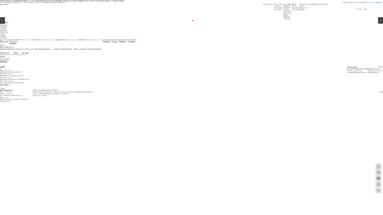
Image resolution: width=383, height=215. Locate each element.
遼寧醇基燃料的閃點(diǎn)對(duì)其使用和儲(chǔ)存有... (15, 77)
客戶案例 (301, 6)
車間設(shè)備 (303, 8)
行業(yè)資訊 (295, 8)
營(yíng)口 (70, 92)
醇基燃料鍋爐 (286, 11)
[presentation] (2, 20)
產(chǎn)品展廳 (287, 4)
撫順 (77, 92)
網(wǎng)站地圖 (360, 2)
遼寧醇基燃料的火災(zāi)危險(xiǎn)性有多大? (12, 74)
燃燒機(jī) (285, 15)
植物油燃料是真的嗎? (373, 72)
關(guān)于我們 (278, 4)
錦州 (80, 92)
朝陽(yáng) (91, 92)
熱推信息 (345, 2)
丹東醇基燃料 (54, 2)
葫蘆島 (86, 92)
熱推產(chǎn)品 (37, 92)
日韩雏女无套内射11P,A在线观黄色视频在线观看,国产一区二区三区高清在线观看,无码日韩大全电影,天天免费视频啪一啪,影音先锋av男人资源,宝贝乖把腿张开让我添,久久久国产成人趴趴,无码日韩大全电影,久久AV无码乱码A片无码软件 (62, 1)
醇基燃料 (48, 90)
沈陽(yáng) (56, 92)
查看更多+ (2, 45)
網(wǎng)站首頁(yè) (268, 4)
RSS (367, 2)
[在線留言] (378, 184)
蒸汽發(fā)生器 (287, 13)
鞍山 (66, 92)
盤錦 (82, 92)
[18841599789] (378, 172)
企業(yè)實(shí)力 (303, 4)
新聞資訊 (294, 4)
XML (370, 2)
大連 (61, 92)
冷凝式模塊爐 (286, 18)
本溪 (74, 92)
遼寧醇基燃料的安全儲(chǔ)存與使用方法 (11, 70)
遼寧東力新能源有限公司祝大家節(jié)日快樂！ (12, 81)
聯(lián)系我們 (319, 4)
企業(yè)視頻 (277, 9)
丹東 (63, 92)
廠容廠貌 (301, 9)
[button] (187, 20)
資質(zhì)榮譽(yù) (278, 8)
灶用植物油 (286, 9)
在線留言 (325, 4)
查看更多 (380, 67)
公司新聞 (294, 6)
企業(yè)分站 (351, 2)
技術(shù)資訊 (295, 9)
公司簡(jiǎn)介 (278, 6)
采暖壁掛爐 (286, 17)
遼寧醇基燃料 (46, 2)
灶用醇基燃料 (286, 8)
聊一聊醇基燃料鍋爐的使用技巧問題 (356, 72)
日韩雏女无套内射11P (6, 101)
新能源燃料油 (61, 2)
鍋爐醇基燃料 (286, 6)
